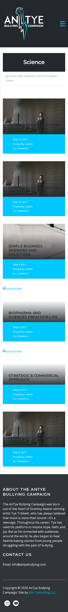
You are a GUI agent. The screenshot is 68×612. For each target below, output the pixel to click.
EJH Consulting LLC (42, 592)
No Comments (20, 148)
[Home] (23, 23)
